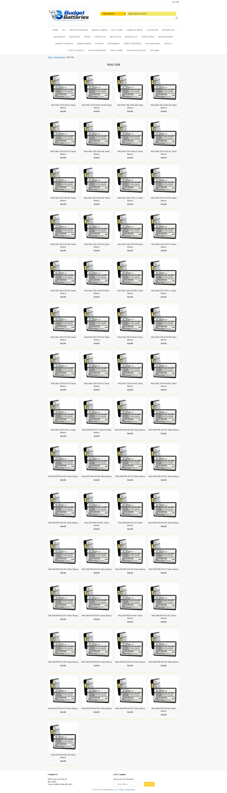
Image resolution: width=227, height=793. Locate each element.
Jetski (87, 37)
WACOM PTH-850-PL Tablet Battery (130, 708)
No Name (154, 50)
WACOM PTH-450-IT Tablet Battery (130, 476)
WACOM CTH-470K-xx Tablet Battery (130, 199)
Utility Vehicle (76, 50)
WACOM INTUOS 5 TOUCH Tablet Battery (97, 431)
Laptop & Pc (100, 37)
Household (59, 37)
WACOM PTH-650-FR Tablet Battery (130, 569)
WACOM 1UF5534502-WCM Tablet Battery (97, 106)
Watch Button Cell (136, 50)
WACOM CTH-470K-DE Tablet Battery (130, 106)
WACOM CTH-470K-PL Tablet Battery (63, 199)
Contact (121, 790)
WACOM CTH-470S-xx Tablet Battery (163, 292)
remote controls (64, 44)
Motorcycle (131, 37)
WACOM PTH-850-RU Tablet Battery (163, 709)
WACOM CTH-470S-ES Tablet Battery (96, 245)
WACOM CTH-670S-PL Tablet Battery (130, 384)
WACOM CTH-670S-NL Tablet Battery (96, 384)
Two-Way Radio (152, 44)
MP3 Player (115, 37)
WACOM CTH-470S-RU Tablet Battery (130, 292)
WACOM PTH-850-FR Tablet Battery (163, 662)
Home (55, 30)
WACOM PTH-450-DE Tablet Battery (130, 430)
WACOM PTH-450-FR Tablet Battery (96, 476)
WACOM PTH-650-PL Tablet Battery (97, 616)
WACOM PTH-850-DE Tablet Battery (63, 662)
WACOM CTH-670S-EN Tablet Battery (97, 338)
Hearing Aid (168, 30)
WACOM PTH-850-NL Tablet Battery (96, 708)
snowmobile (113, 44)
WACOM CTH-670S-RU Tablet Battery (164, 384)
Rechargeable (165, 37)
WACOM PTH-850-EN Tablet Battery (96, 662)
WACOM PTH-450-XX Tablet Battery (130, 524)
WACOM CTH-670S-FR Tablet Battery (163, 338)
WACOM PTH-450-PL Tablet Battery (63, 523)
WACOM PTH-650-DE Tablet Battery (163, 523)
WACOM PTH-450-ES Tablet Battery (63, 476)
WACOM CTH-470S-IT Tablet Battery (163, 245)
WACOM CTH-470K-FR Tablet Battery (97, 152)
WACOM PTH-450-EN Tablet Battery (163, 430)
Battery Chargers (79, 30)
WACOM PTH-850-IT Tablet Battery (63, 708)
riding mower (84, 44)
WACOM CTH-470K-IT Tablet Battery (130, 152)
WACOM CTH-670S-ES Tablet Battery (130, 338)
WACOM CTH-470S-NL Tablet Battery (63, 292)
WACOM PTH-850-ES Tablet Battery (130, 662)
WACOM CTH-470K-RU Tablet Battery (97, 199)
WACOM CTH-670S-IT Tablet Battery (63, 384)
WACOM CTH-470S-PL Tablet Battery (96, 292)
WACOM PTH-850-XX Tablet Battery (63, 756)
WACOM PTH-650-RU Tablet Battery (130, 617)
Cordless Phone (135, 30)
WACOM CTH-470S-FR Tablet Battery (130, 245)
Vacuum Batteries (97, 50)
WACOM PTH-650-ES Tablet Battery (97, 569)
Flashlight (152, 30)
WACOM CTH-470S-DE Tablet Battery (164, 199)
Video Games (116, 50)
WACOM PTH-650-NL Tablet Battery (63, 616)
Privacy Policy (130, 790)
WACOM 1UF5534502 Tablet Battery (63, 106)
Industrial (74, 37)
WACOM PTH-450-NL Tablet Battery (163, 476)
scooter (99, 44)
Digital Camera (99, 30)
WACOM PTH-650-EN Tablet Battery (63, 569)
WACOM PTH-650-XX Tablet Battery (163, 617)
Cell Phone (117, 30)
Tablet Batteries (132, 44)
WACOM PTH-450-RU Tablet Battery (96, 524)
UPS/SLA (168, 44)
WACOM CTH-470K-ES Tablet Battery (63, 152)
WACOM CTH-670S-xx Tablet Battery (63, 431)
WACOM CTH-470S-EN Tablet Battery (63, 245)
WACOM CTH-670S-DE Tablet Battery (63, 338)
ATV (64, 30)
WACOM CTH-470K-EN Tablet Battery (164, 106)
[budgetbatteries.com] (69, 15)
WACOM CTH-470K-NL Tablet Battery (164, 152)
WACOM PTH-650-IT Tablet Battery (164, 569)
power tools (147, 37)
